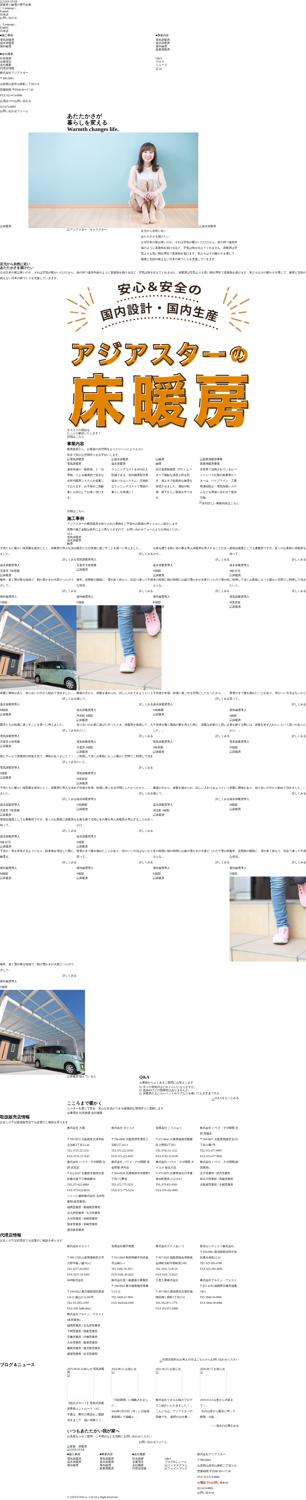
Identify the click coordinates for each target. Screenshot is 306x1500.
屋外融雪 (5, 46)
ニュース (161, 64)
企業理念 (5, 61)
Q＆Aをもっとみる (227, 1097)
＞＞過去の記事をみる (223, 1425)
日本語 (4, 14)
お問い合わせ (9, 17)
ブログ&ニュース (176, 1461)
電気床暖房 (7, 39)
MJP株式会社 (75, 1280)
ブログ (160, 61)
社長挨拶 (5, 58)
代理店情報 (7, 68)
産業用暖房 (163, 49)
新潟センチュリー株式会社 (217, 1246)
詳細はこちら (75, 436)
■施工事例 (6, 35)
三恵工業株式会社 (167, 1280)
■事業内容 (162, 35)
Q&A (159, 58)
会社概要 (5, 64)
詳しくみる (69, 559)
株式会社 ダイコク (123, 1127)
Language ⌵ (10, 8)
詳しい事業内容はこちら (223, 503)
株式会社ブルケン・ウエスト (218, 1280)
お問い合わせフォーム (14, 111)
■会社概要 (6, 53)
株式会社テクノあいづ (170, 1246)
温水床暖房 (7, 42)
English (4, 11)
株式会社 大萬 (76, 1127)
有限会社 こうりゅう (169, 1127)
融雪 (70, 543)
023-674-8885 (8, 106)
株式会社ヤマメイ (78, 1246)
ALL (70, 533)
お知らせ (86, 1368)
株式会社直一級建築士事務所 (129, 1280)
